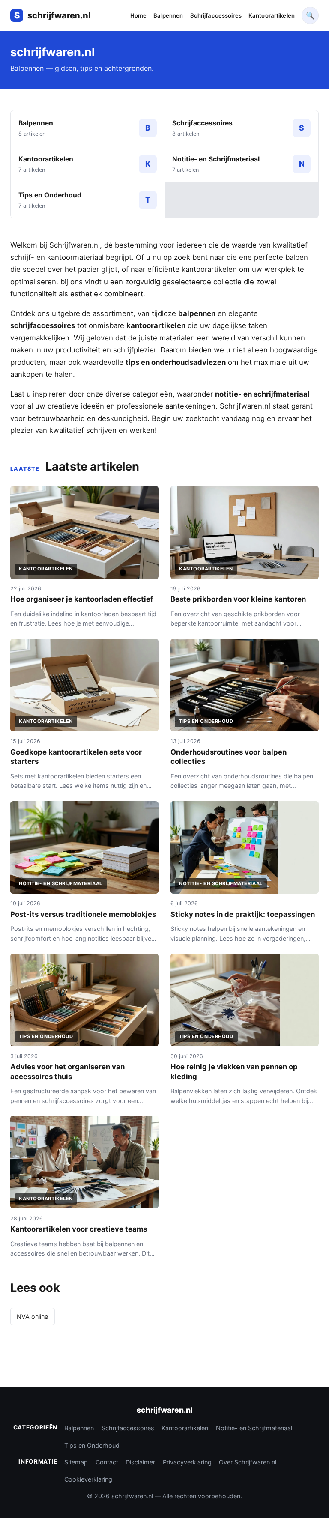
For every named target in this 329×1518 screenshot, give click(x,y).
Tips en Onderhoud (92, 1445)
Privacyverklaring (187, 1462)
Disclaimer (140, 1462)
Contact (107, 1462)
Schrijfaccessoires (216, 15)
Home (138, 15)
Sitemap (76, 1462)
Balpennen (168, 15)
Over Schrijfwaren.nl (247, 1462)
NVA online (32, 1316)
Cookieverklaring (88, 1479)
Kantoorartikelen (271, 15)
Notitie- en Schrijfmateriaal (254, 1428)
